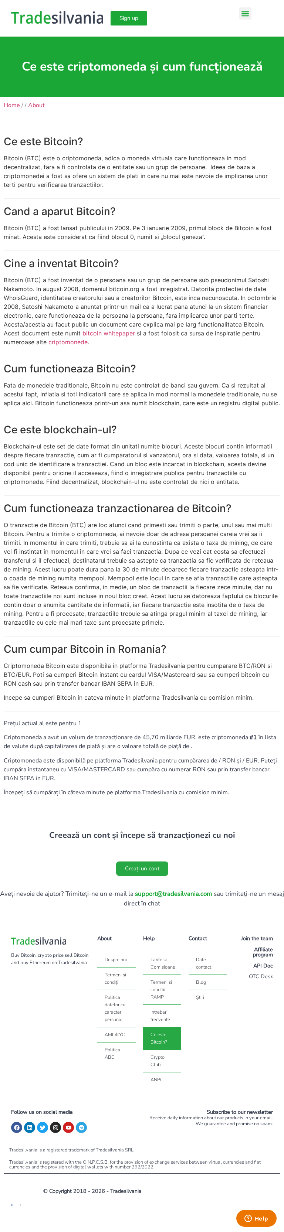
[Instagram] (55, 1127)
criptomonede (68, 342)
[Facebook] (16, 1127)
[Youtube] (68, 1127)
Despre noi (116, 959)
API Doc (263, 965)
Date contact (203, 963)
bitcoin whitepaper (108, 333)
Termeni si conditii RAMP (161, 989)
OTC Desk (261, 976)
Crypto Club (158, 1061)
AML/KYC (115, 1034)
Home (12, 105)
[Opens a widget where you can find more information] (256, 1219)
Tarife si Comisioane (163, 963)
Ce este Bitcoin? (159, 1038)
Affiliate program (263, 952)
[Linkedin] (29, 1127)
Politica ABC (112, 1054)
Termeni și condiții (115, 979)
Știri (200, 997)
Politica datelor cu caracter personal (115, 1008)
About (36, 105)
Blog (201, 982)
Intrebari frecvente (160, 1016)
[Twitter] (42, 1127)
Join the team (257, 938)
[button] (245, 13)
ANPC (157, 1079)
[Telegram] (81, 1127)
